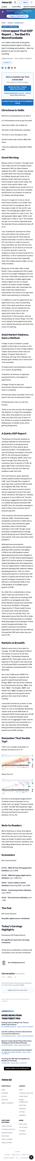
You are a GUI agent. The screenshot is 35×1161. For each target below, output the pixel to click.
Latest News (16, 7)
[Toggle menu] (31, 2)
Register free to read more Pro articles (17, 88)
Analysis (5, 1100)
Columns (22, 1131)
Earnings (22, 1115)
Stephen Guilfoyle (7, 58)
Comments (6, 62)
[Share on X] (6, 68)
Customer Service (25, 1158)
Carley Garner (7, 1139)
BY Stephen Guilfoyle (9, 1026)
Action (4, 1096)
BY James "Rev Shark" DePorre (11, 1052)
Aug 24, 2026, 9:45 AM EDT (25, 1026)
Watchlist (23, 1134)
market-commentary (16, 23)
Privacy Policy (26, 1154)
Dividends (22, 1109)
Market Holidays (9, 1158)
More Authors (7, 1143)
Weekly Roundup (7, 1103)
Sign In (25, 2)
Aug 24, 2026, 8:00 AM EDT (22, 1045)
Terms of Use (15, 1154)
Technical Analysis (26, 1093)
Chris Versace (7, 1126)
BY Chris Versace (7, 1045)
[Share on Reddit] (12, 68)
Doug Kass (5, 1136)
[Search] (15, 2)
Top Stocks (23, 1127)
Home (3, 23)
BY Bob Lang (6, 1063)
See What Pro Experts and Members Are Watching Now (19, 12)
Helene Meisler (7, 1133)
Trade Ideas (23, 1096)
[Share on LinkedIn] (9, 68)
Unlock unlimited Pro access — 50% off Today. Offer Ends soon (17, 94)
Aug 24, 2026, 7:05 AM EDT (19, 1063)
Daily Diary (23, 1124)
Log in (10, 990)
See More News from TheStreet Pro (17, 1068)
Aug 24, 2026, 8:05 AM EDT (25, 1036)
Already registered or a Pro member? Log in (17, 102)
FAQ (17, 1158)
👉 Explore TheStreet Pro (17, 16)
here (22, 985)
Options (22, 1112)
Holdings (5, 1093)
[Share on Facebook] (3, 68)
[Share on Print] (15, 68)
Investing (22, 1105)
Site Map (7, 1154)
